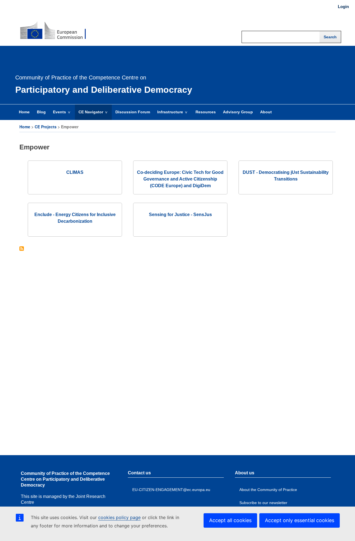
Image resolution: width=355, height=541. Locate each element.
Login (343, 6)
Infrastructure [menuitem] (168, 115)
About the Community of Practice (268, 489)
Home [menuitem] (24, 112)
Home (24, 126)
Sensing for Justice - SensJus (180, 214)
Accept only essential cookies (299, 520)
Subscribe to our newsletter (263, 502)
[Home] (53, 27)
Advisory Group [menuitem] (238, 112)
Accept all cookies (230, 520)
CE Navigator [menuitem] (89, 115)
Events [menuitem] (57, 115)
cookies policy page (119, 517)
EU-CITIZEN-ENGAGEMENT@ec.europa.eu (171, 489)
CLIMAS (74, 172)
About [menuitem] (266, 112)
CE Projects (46, 126)
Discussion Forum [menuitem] (132, 112)
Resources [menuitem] (206, 112)
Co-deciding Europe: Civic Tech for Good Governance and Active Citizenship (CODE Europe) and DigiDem (180, 179)
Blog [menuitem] (41, 112)
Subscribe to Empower (21, 249)
